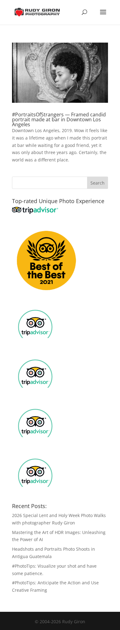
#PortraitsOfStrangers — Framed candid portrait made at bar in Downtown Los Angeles (59, 119)
